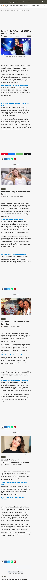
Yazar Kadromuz (5, 2)
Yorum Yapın (16, 164)
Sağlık (17, 5)
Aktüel (37, 5)
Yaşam (33, 5)
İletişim (15, 2)
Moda (30, 5)
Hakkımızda (12, 1)
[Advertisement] (23, 20)
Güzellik (25, 5)
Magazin (3, 188)
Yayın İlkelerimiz (27, 1)
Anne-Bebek (12, 5)
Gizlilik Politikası (19, 1)
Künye (11, 2)
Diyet (21, 5)
